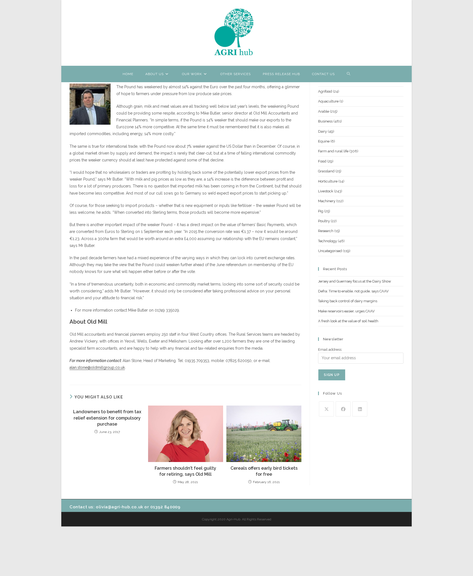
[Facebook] (343, 409)
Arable (323, 111)
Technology (327, 241)
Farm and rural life (333, 151)
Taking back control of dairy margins (347, 301)
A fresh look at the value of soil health (348, 321)
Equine (324, 141)
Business (325, 121)
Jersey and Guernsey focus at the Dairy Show (354, 281)
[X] (326, 409)
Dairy (322, 131)
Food (322, 161)
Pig (320, 211)
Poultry (324, 221)
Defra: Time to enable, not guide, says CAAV (353, 291)
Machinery (326, 201)
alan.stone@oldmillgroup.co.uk (97, 367)
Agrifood (325, 91)
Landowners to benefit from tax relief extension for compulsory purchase (107, 418)
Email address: (330, 349)
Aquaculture (328, 101)
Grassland (326, 171)
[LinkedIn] (359, 409)
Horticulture (328, 181)
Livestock (325, 191)
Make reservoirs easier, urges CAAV (346, 311)
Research (325, 231)
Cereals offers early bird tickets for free (264, 471)
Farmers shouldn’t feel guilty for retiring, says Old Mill (185, 471)
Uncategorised (330, 251)
